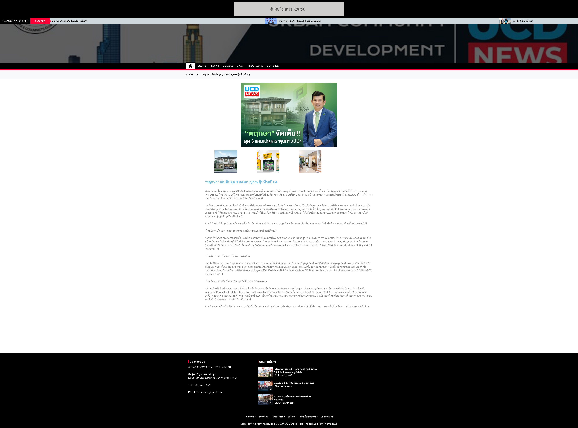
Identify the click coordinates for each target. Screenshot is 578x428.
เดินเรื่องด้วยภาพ (256, 66)
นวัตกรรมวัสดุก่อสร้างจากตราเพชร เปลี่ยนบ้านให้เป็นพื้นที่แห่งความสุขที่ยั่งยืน (295, 370)
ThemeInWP (330, 423)
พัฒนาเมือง (228, 66)
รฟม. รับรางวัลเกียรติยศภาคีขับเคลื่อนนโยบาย (132, 21)
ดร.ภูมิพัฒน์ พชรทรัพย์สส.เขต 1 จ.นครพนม (294, 383)
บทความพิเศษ (273, 66)
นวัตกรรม (202, 66)
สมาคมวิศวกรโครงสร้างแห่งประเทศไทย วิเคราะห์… (292, 398)
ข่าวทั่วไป (214, 66)
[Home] (190, 66)
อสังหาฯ (240, 66)
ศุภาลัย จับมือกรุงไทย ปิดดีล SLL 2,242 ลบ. (364, 21)
